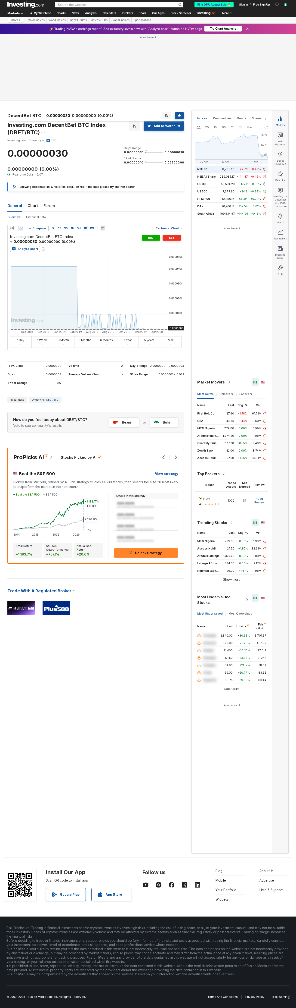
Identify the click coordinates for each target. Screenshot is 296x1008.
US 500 (202, 191)
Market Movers (211, 382)
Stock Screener (181, 13)
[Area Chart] (20, 228)
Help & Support (271, 890)
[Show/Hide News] (102, 228)
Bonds (241, 118)
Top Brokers (208, 473)
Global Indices (120, 20)
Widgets (222, 899)
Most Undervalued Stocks (214, 600)
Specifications (142, 20)
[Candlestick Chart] (12, 228)
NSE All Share (206, 176)
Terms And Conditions (222, 997)
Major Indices (36, 20)
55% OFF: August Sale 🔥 (214, 4)
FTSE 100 (203, 199)
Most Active (205, 394)
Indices (15, 20)
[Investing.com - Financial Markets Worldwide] (25, 4)
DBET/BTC (52, 399)
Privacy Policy (254, 997)
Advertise (266, 880)
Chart (33, 205)
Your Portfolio (226, 890)
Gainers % (226, 394)
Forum (49, 205)
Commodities (222, 118)
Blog (219, 871)
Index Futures (78, 20)
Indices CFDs (99, 20)
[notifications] (277, 4)
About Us (266, 871)
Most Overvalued (240, 613)
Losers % (246, 394)
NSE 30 (202, 169)
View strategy (166, 474)
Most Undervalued (210, 613)
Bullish (168, 422)
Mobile (221, 880)
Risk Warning (280, 997)
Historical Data (36, 217)
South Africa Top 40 (211, 213)
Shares (257, 118)
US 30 (201, 184)
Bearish (127, 422)
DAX (200, 206)
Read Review (259, 500)
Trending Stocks (212, 522)
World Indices (57, 20)
